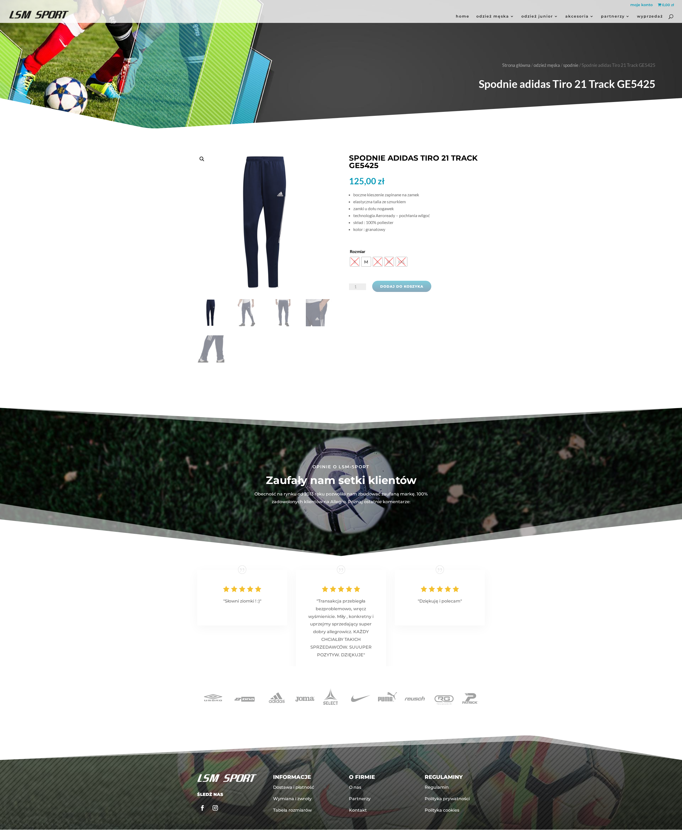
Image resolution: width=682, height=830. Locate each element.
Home (462, 16)
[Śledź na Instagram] (215, 808)
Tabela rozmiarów (292, 810)
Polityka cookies (442, 810)
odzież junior (537, 16)
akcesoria (577, 16)
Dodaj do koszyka (401, 286)
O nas (355, 787)
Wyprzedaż (650, 16)
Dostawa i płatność (293, 787)
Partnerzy (613, 16)
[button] (265, 235)
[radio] (354, 261)
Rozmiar (358, 251)
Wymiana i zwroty (292, 798)
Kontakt (358, 810)
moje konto (641, 5)
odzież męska (492, 16)
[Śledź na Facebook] (202, 808)
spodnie (570, 65)
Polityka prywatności (447, 798)
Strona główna (516, 65)
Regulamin (437, 787)
